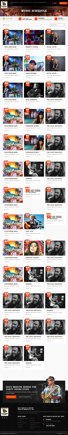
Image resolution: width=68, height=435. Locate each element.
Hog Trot (32, 420)
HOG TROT (35, 2)
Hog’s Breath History (42, 2)
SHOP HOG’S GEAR (11, 396)
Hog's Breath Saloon (14, 6)
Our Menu (20, 426)
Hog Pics (32, 418)
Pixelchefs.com (64, 433)
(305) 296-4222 (27, 19)
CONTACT (11, 3)
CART (64, 3)
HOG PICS (30, 2)
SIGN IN (55, 3)
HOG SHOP (21, 2)
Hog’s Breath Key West (14, 2)
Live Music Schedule (22, 422)
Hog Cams (26, 2)
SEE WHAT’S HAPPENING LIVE (24, 396)
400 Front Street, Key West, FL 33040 (45, 19)
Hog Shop (20, 420)
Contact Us (33, 424)
